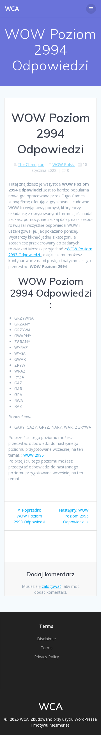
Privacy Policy (46, 656)
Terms (46, 647)
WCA (12, 9)
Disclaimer (46, 638)
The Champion (31, 164)
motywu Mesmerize (51, 725)
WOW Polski (63, 164)
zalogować (51, 586)
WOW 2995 (33, 455)
